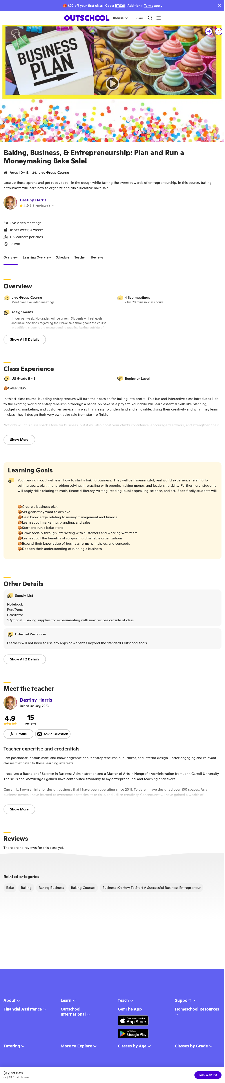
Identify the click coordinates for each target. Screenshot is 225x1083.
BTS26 (120, 6)
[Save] (218, 31)
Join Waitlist (208, 1075)
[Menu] (158, 18)
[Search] (150, 18)
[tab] (11, 257)
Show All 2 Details (24, 659)
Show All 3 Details (24, 339)
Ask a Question (56, 734)
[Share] (208, 31)
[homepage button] (86, 18)
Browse (118, 18)
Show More (19, 439)
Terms (148, 6)
